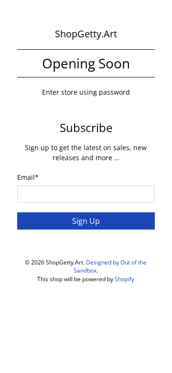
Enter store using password (86, 92)
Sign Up (86, 221)
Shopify (124, 279)
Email (28, 177)
